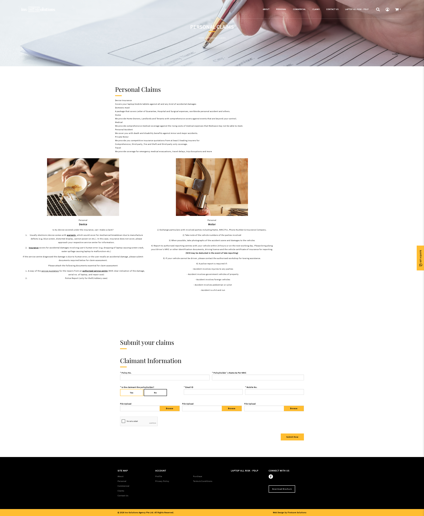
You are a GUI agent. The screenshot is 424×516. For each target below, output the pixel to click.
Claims (121, 490)
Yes (131, 392)
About (121, 476)
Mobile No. (252, 387)
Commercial (123, 486)
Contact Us (123, 495)
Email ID (189, 387)
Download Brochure (282, 489)
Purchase (197, 476)
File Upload (126, 403)
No (155, 392)
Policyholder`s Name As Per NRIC (229, 373)
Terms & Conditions (202, 481)
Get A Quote (420, 256)
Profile (158, 476)
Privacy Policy (162, 481)
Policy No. (127, 373)
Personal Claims (217, 38)
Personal (122, 481)
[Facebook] (272, 476)
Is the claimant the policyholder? (138, 387)
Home (201, 38)
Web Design (278, 512)
